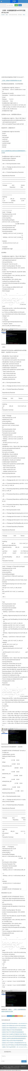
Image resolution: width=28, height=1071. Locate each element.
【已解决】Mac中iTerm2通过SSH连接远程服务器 (12, 1032)
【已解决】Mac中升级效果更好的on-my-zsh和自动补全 (13, 1027)
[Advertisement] (14, 31)
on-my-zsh (9, 1016)
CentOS (3, 14)
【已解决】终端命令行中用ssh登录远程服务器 (11, 1030)
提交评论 (24, 1061)
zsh (13, 1016)
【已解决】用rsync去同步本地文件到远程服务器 (12, 1040)
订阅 (20, 5)
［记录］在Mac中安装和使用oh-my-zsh (11, 80)
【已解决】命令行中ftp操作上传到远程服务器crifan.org (13, 1042)
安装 (16, 1016)
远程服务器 (20, 1016)
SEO (13, 1067)
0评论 (24, 14)
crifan (7, 14)
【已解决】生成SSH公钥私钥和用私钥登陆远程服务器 (13, 1038)
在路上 (14, 1)
